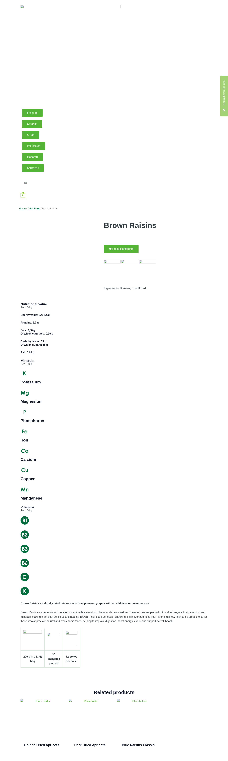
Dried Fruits (34, 208)
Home (22, 208)
